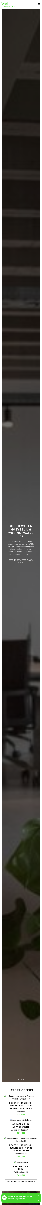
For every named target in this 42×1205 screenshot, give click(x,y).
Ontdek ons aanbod (21, 554)
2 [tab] (21, 1080)
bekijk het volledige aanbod (21, 1182)
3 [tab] (24, 1080)
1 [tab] (18, 1080)
